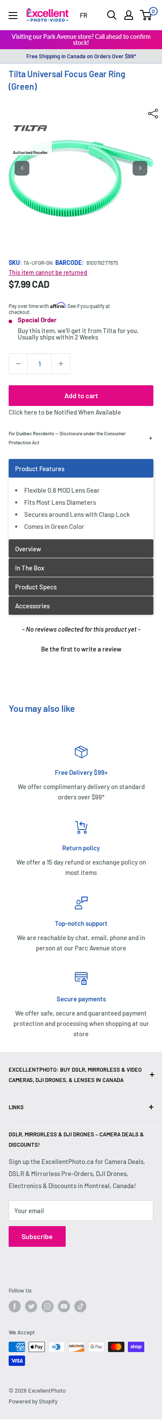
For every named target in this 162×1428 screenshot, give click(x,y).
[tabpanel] (81, 499)
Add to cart (81, 395)
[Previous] (22, 168)
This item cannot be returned (48, 272)
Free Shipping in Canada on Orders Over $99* (81, 56)
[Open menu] (13, 15)
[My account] (128, 15)
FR (83, 15)
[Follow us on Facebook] (15, 1306)
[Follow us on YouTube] (64, 1306)
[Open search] (112, 15)
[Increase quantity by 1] (61, 364)
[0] (146, 15)
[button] (81, 648)
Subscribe (37, 1236)
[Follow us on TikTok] (80, 1306)
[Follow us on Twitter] (31, 1306)
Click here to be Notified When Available (65, 412)
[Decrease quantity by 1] (18, 364)
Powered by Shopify (33, 1401)
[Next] (140, 168)
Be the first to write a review (81, 649)
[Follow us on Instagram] (47, 1306)
